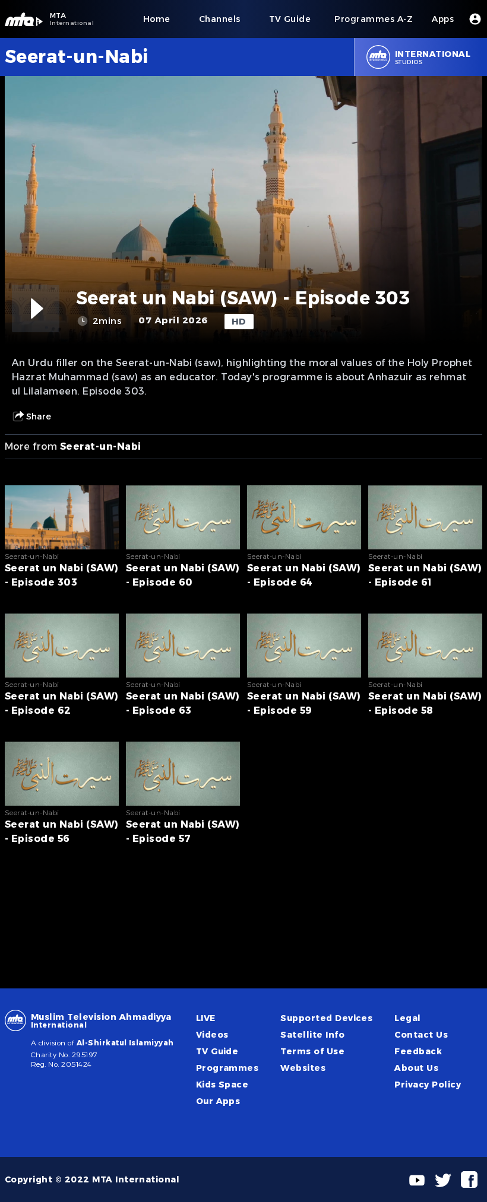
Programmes (227, 1068)
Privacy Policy (427, 1084)
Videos (212, 1034)
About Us (416, 1068)
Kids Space (222, 1084)
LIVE (206, 1018)
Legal (407, 1018)
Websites (302, 1068)
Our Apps (218, 1101)
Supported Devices (326, 1018)
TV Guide (217, 1051)
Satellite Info (312, 1034)
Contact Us (421, 1034)
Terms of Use (312, 1051)
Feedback (418, 1051)
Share (38, 416)
